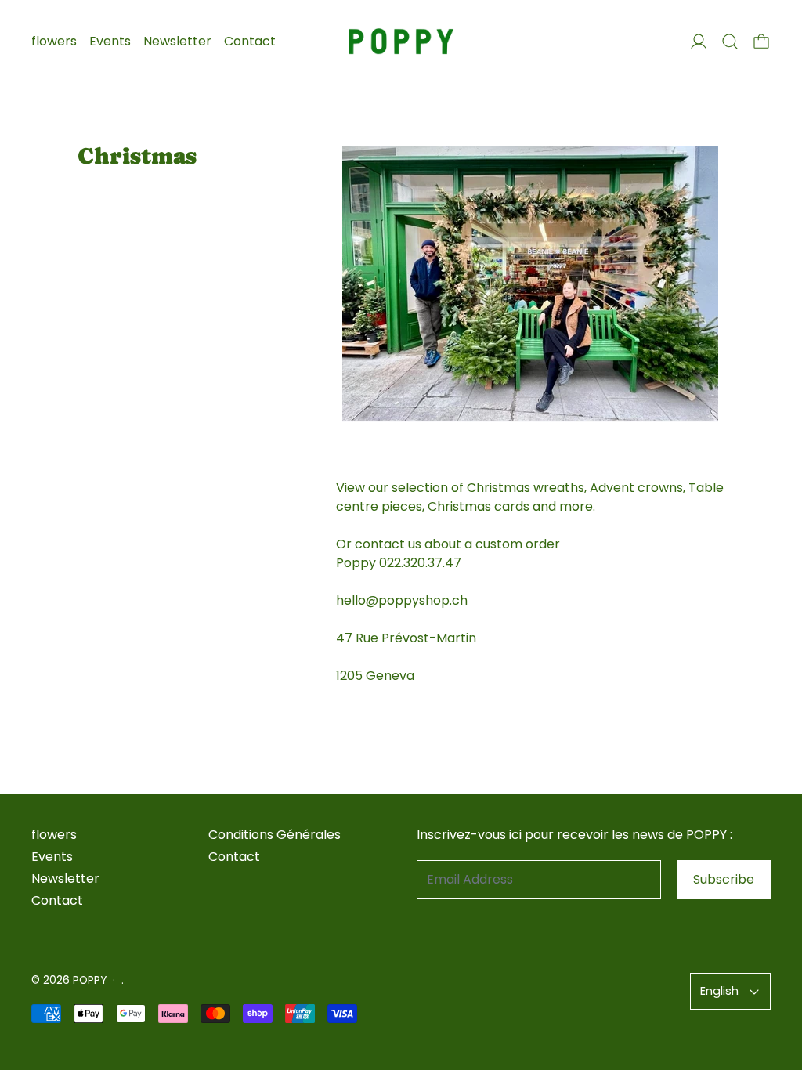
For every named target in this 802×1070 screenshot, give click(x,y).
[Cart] (761, 41)
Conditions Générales (274, 835)
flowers (54, 41)
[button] (730, 41)
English (719, 991)
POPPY (90, 980)
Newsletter (177, 41)
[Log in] (698, 41)
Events (110, 41)
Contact (250, 41)
